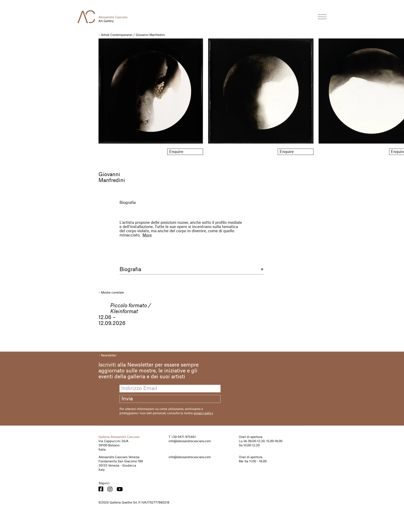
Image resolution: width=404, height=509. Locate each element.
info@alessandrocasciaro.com (190, 441)
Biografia (128, 202)
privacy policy (203, 413)
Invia (127, 398)
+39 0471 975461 (183, 437)
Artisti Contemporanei (116, 35)
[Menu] (322, 16)
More (147, 235)
